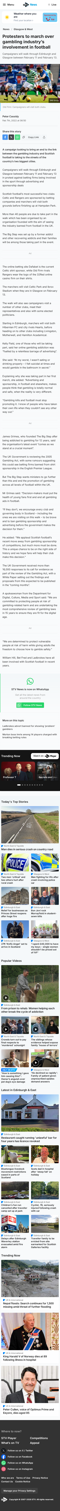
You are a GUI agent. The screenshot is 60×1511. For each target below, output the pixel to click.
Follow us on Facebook (20, 1456)
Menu (10, 4)
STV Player (8, 1438)
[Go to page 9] (39, 785)
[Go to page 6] (32, 785)
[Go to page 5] (29, 785)
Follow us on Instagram (20, 1469)
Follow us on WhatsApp (20, 1462)
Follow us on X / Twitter (20, 1450)
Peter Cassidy (10, 116)
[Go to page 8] (37, 785)
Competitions (39, 1438)
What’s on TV (10, 1442)
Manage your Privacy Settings (19, 1490)
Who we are (7, 1477)
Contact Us (7, 1481)
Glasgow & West (23, 29)
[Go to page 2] (22, 785)
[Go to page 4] (27, 785)
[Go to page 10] (42, 785)
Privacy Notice (40, 1477)
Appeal (34, 1442)
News (6, 29)
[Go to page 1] (19, 785)
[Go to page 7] (34, 785)
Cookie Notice (22, 1481)
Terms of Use (23, 1477)
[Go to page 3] (25, 785)
